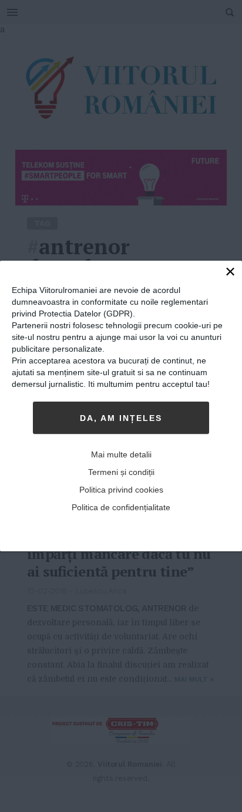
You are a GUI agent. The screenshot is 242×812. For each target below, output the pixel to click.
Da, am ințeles (121, 418)
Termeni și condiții (121, 472)
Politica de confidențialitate (121, 507)
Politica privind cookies (121, 489)
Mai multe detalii (121, 454)
